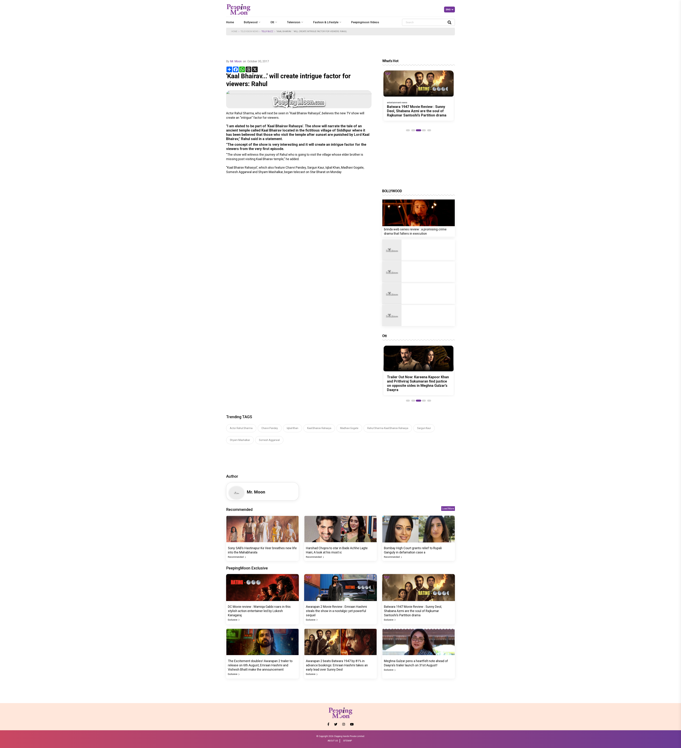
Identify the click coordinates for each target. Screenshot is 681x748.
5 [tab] (429, 130)
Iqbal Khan (292, 428)
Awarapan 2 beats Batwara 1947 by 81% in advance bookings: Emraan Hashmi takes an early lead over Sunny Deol (337, 665)
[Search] (449, 22)
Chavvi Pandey (269, 428)
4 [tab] (424, 130)
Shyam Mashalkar (240, 440)
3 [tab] (418, 130)
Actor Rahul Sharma (241, 428)
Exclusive (233, 619)
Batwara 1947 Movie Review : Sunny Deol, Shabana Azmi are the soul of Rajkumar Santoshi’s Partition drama (416, 111)
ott (272, 22)
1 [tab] (408, 130)
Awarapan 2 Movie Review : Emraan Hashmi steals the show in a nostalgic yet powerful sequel (336, 611)
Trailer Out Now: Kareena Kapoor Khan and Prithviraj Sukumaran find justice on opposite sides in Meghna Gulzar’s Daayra (418, 383)
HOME (234, 31)
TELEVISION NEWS (249, 31)
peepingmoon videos (365, 22)
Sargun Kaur (424, 428)
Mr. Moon (236, 61)
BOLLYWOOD (392, 191)
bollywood (251, 22)
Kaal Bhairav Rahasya (319, 428)
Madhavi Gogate (349, 428)
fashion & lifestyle (325, 22)
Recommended (236, 557)
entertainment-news (397, 102)
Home (230, 22)
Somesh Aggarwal (269, 440)
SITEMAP (347, 740)
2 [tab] (413, 130)
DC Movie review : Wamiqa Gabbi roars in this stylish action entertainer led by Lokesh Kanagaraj (259, 611)
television (293, 22)
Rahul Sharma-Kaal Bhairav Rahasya (387, 428)
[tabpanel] (418, 95)
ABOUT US (333, 740)
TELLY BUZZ (267, 31)
